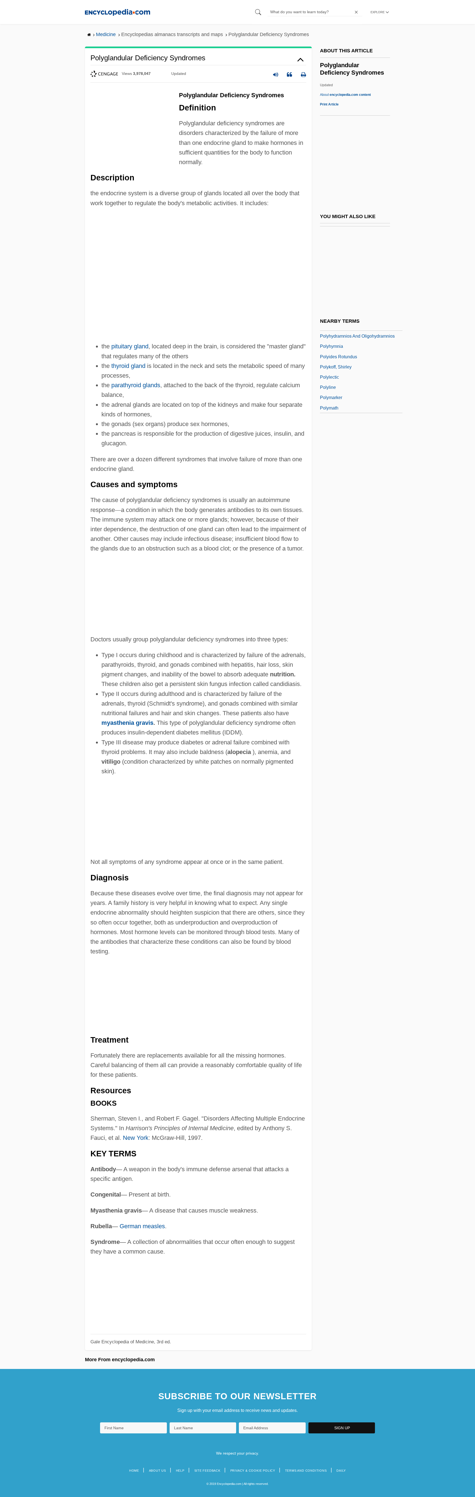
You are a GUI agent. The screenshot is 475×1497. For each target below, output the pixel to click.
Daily (341, 1470)
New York (135, 1137)
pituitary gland (129, 346)
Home (134, 1470)
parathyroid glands (135, 385)
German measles (142, 1226)
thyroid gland (128, 365)
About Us (157, 1470)
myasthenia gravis (127, 722)
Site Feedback (207, 1470)
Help (180, 1470)
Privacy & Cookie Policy (252, 1470)
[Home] (117, 12)
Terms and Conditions (306, 1470)
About (345, 95)
